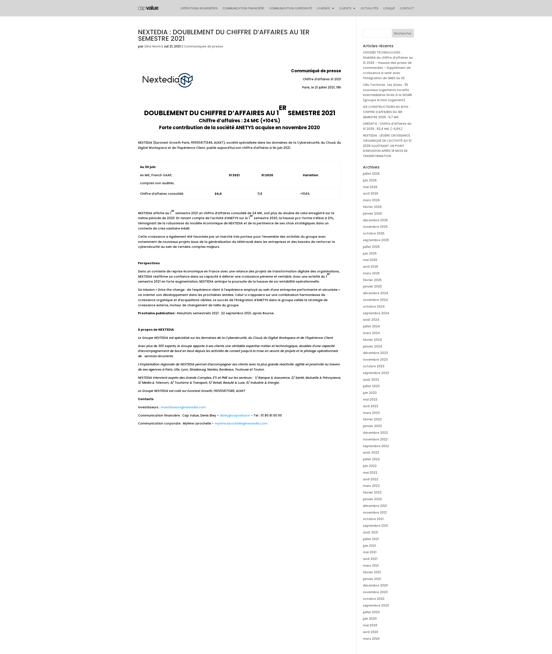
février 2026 (372, 207)
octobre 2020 (373, 599)
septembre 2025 (376, 240)
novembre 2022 (375, 439)
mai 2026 (370, 187)
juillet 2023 (371, 386)
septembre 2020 (376, 605)
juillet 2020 (371, 612)
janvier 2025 (372, 286)
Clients (345, 8)
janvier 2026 (372, 213)
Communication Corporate (290, 8)
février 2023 (372, 419)
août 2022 (371, 452)
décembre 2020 (375, 585)
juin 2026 (370, 180)
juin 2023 (370, 393)
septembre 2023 (376, 373)
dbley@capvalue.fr (235, 415)
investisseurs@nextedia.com (183, 407)
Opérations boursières (199, 8)
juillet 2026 (371, 173)
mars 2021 (371, 565)
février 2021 (372, 572)
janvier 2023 (372, 426)
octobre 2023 (373, 366)
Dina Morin (152, 46)
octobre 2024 (374, 306)
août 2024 (371, 320)
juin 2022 (370, 466)
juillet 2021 (371, 539)
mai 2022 (370, 472)
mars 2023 (371, 413)
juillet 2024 (371, 326)
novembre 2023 (375, 359)
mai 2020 (370, 625)
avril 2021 (370, 559)
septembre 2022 (376, 446)
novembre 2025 (375, 227)
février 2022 (372, 492)
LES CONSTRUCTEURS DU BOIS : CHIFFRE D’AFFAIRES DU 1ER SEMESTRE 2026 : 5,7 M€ (386, 112)
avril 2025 (370, 266)
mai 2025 (370, 260)
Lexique (389, 8)
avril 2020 (370, 632)
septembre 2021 (375, 526)
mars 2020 (371, 639)
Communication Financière (243, 8)
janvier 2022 (372, 499)
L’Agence (323, 8)
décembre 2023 (375, 353)
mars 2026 (371, 200)
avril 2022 (370, 479)
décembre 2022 (375, 433)
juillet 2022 (371, 459)
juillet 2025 (371, 247)
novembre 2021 (375, 512)
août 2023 (371, 379)
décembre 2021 (375, 506)
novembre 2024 (375, 300)
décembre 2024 (375, 293)
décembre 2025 (375, 220)
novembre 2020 (375, 592)
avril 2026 (370, 193)
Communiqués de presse (203, 46)
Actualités (369, 8)
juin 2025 (370, 253)
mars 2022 (371, 486)
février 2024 (372, 340)
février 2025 (372, 280)
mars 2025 (371, 273)
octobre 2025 (373, 233)
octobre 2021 (373, 519)
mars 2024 (371, 333)
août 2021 (370, 532)
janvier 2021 (372, 579)
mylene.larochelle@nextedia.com (241, 423)
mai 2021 (369, 552)
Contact (407, 8)
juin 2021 (369, 546)
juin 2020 (370, 618)
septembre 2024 (376, 313)
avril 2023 (370, 406)
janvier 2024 (372, 346)
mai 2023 (370, 399)
